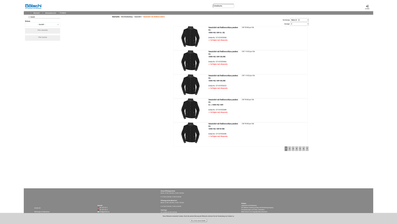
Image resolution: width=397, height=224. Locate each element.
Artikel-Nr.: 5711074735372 (223, 82)
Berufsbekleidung (126, 17)
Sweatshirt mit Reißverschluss (154, 17)
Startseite (115, 17)
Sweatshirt (137, 17)
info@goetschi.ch (104, 211)
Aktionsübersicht (50, 13)
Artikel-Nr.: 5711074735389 (223, 106)
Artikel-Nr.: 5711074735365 (223, 58)
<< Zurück (31, 17)
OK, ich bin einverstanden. (198, 220)
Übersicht (36, 13)
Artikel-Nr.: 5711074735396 (223, 130)
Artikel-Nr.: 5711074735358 (223, 33)
